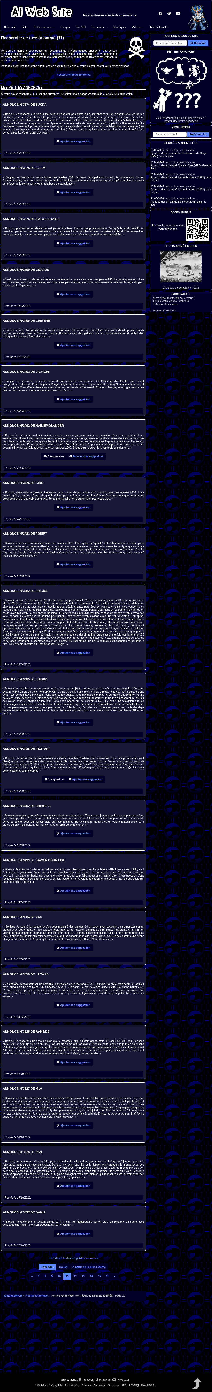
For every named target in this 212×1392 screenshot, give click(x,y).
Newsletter (122, 1379)
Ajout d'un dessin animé (180, 150)
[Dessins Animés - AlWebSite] (198, 29)
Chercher (199, 43)
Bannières (100, 1385)
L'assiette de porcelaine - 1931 (181, 287)
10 (59, 1276)
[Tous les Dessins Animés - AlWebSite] (42, 18)
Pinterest (104, 1379)
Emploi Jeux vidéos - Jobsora (171, 301)
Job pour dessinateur (165, 304)
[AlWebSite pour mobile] (197, 239)
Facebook (87, 1379)
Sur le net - (114, 1385)
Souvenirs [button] (98, 27)
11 (67, 1276)
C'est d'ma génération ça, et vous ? (174, 297)
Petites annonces (44, 27)
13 (83, 1276)
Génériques (119, 27)
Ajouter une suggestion (74, 141)
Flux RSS (147, 1385)
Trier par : (47, 1266)
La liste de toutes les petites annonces (73, 1258)
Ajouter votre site (164, 310)
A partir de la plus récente (89, 1266)
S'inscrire (199, 134)
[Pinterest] (169, 13)
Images (65, 27)
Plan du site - (73, 1385)
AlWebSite (41, 1385)
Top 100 (81, 27)
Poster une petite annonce (73, 74)
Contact (86, 1385)
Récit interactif (158, 27)
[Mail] (178, 13)
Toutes (63, 1266)
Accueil (11, 27)
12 (75, 1276)
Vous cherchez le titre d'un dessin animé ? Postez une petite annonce (181, 119)
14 (91, 1276)
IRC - (125, 1385)
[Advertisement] (73, 1340)
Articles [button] (137, 27)
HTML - (134, 1385)
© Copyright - (56, 1385)
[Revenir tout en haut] (195, 1386)
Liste (25, 27)
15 (99, 1276)
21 (107, 1276)
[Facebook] (160, 13)
